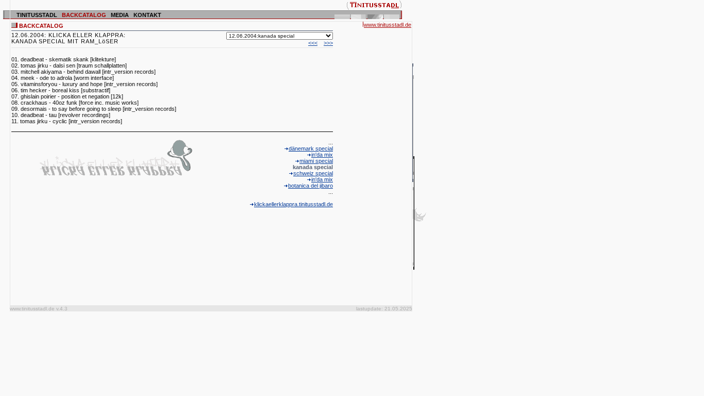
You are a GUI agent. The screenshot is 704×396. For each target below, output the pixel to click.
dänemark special (311, 148)
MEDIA (120, 15)
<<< (312, 43)
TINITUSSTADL (36, 15)
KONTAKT (147, 15)
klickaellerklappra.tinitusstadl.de (293, 204)
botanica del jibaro (310, 186)
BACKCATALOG (84, 15)
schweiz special (313, 173)
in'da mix (322, 155)
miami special (316, 161)
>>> (328, 43)
